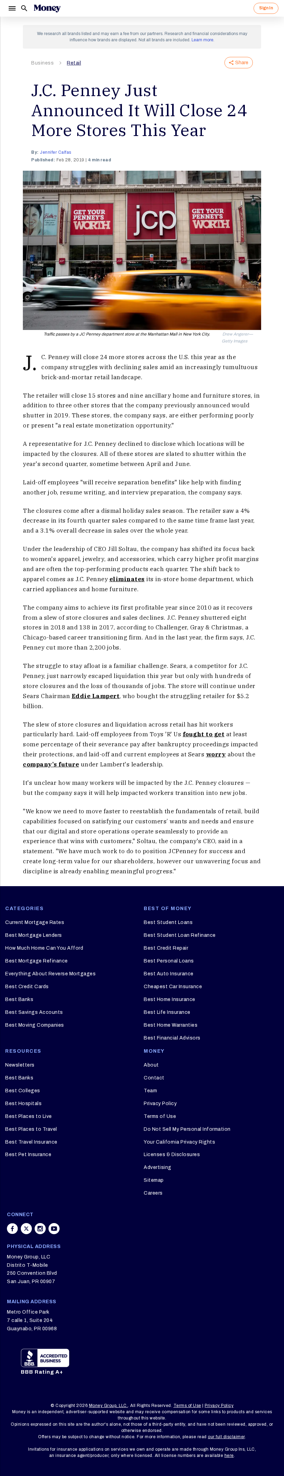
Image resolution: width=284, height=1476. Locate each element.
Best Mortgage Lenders (33, 935)
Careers (153, 1193)
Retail (74, 63)
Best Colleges (22, 1090)
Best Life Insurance (167, 1012)
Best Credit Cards (27, 986)
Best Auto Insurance (169, 973)
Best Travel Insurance (31, 1142)
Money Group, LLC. (108, 1405)
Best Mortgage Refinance (36, 961)
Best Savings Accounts (34, 1012)
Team (150, 1090)
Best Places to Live (28, 1116)
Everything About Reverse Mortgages (50, 973)
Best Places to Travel (31, 1129)
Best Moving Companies (34, 1025)
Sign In (266, 8)
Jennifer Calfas (55, 152)
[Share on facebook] (12, 1228)
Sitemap (154, 1180)
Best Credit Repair (166, 948)
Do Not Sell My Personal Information (187, 1129)
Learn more (202, 39)
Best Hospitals (23, 1103)
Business (42, 63)
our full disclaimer (226, 1436)
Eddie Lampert (96, 696)
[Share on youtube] (54, 1228)
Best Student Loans (168, 922)
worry (216, 754)
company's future (51, 764)
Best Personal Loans (169, 961)
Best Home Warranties (170, 1025)
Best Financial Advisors (172, 1038)
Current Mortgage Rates (34, 922)
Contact (154, 1077)
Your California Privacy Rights (179, 1142)
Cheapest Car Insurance (173, 986)
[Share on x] (26, 1228)
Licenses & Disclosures (172, 1154)
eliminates (127, 579)
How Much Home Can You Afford (44, 948)
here (229, 1455)
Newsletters (20, 1065)
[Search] (24, 8)
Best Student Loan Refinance (180, 935)
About (151, 1065)
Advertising (157, 1167)
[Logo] (47, 8)
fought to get (204, 734)
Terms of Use (160, 1116)
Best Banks (19, 999)
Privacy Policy (160, 1103)
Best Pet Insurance (28, 1154)
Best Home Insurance (169, 999)
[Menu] (12, 8)
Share (241, 62)
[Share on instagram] (40, 1228)
